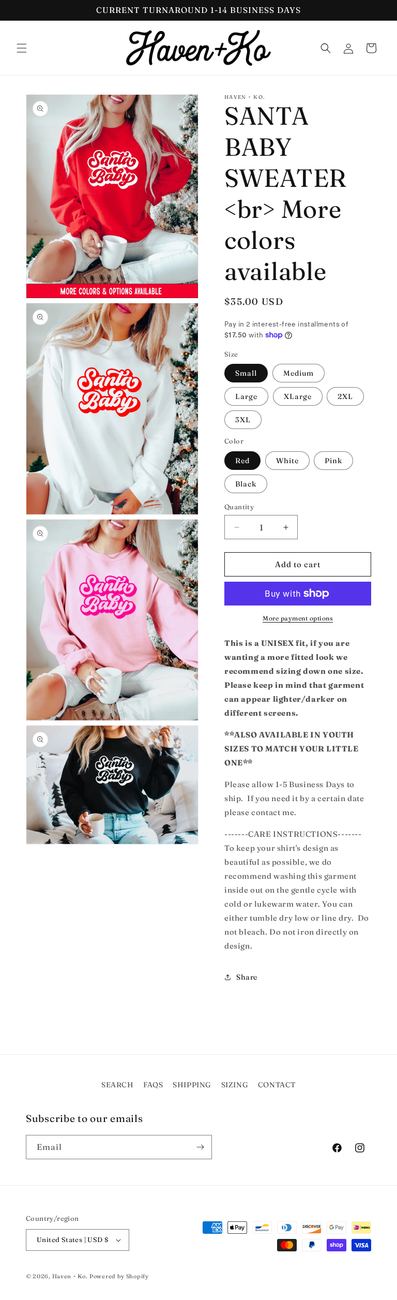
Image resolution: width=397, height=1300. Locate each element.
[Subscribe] (200, 1147)
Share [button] (246, 977)
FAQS (153, 1084)
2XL (345, 396)
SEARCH (117, 1084)
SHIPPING (192, 1084)
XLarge (298, 396)
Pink (333, 460)
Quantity (239, 507)
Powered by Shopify (119, 1276)
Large (246, 396)
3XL (243, 419)
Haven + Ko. (70, 1276)
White (287, 460)
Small (246, 373)
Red (242, 460)
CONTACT (277, 1084)
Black (245, 484)
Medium (298, 373)
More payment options (298, 618)
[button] (21, 48)
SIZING (235, 1084)
